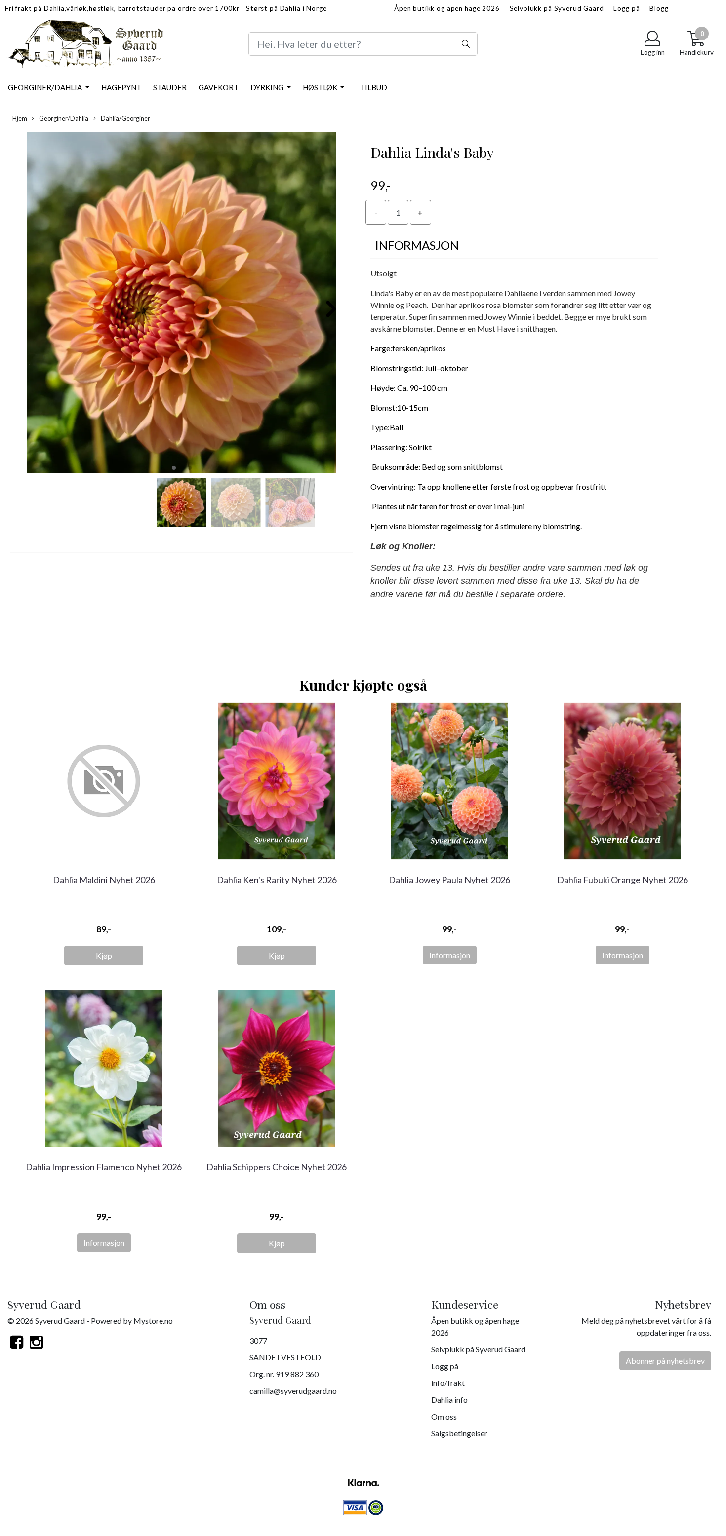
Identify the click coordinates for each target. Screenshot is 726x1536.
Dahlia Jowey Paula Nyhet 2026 (449, 879)
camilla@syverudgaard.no (293, 1390)
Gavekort (219, 87)
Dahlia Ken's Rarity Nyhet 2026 (277, 879)
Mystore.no (153, 1320)
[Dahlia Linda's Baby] (181, 303)
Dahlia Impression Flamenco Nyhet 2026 (104, 1166)
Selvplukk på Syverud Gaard (557, 8)
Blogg (658, 8)
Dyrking (267, 87)
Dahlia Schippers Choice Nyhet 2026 (276, 1166)
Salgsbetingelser (459, 1433)
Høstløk (321, 87)
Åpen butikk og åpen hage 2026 (447, 8)
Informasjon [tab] (417, 245)
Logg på (626, 8)
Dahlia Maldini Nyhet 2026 (104, 879)
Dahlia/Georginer (125, 118)
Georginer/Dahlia (45, 87)
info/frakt (448, 1382)
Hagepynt (121, 87)
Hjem (19, 118)
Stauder (170, 87)
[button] (174, 468)
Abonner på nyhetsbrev (665, 1360)
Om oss (444, 1416)
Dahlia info (449, 1399)
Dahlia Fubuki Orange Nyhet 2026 (622, 879)
